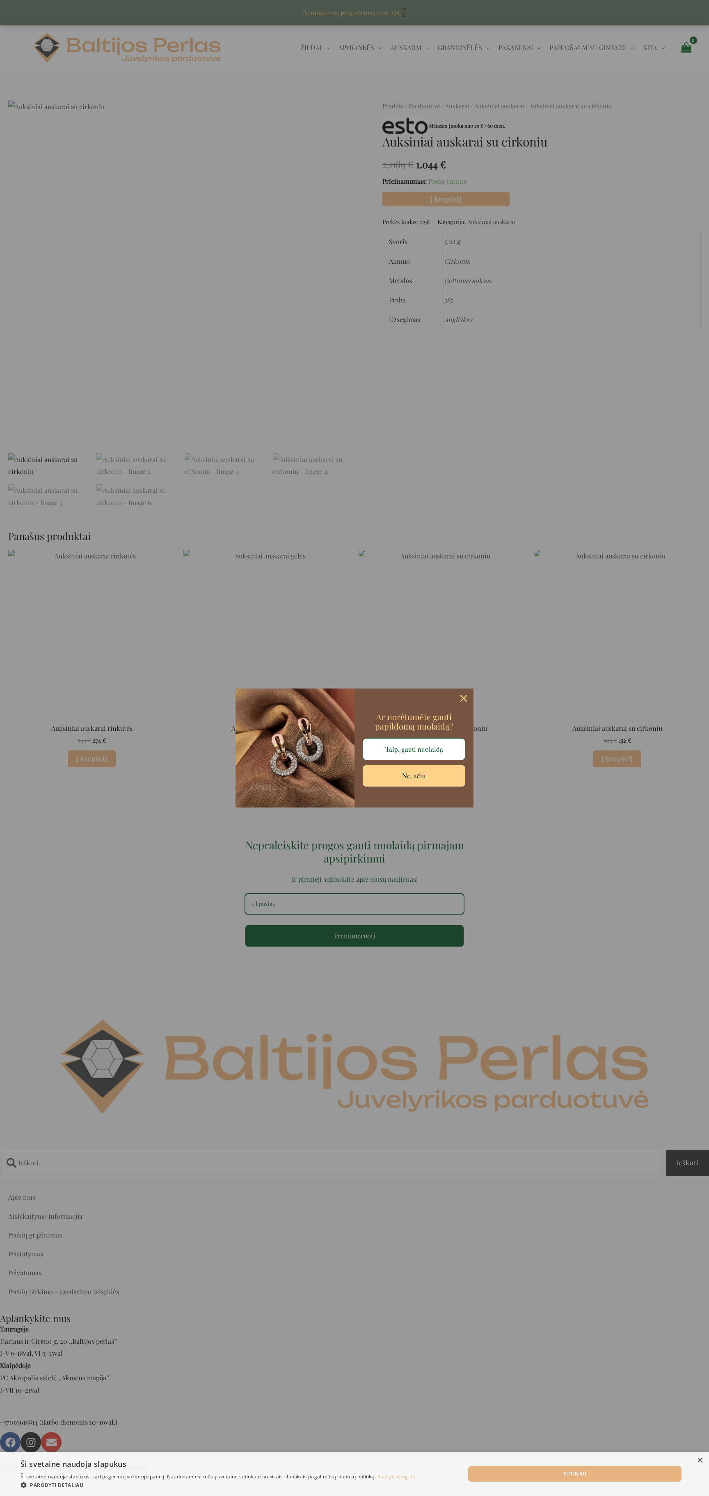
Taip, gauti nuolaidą (414, 749)
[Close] (463, 698)
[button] (218, 1485)
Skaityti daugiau (396, 1476)
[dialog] (354, 1474)
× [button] (700, 1460)
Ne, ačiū (414, 775)
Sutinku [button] (575, 1473)
